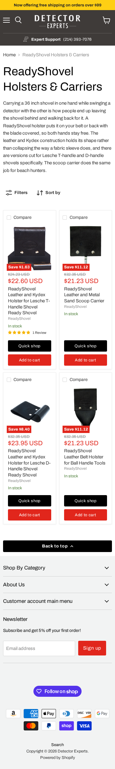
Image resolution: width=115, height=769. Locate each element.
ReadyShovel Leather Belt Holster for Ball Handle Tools (84, 456)
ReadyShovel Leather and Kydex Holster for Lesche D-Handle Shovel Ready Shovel (29, 462)
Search (57, 745)
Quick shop (29, 346)
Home (9, 54)
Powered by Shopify (57, 758)
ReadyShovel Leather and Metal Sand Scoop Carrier (84, 294)
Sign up (92, 648)
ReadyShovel (19, 318)
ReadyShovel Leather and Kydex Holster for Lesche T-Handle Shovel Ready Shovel (29, 300)
